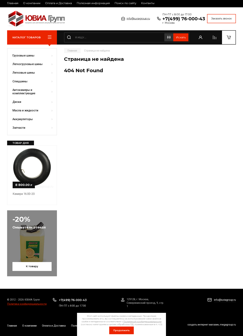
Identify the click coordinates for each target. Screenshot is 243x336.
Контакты (147, 3)
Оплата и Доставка (58, 3)
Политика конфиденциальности (27, 304)
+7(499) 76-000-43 (183, 18)
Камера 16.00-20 (24, 194)
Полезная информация (93, 3)
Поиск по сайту (125, 3)
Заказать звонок (221, 18)
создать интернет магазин (203, 324)
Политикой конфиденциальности (142, 321)
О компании (31, 3)
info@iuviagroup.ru (138, 18)
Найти (180, 37)
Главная (12, 3)
